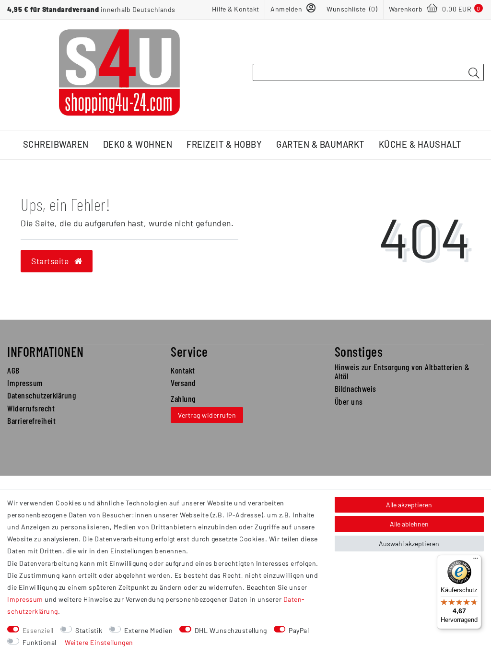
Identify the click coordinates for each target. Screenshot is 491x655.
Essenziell (38, 630)
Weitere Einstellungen (99, 642)
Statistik (89, 630)
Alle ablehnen (409, 524)
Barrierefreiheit (31, 420)
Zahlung (183, 398)
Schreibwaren (56, 144)
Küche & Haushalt (420, 144)
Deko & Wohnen (138, 144)
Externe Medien (148, 630)
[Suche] (474, 73)
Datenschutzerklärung (41, 395)
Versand (183, 382)
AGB (13, 370)
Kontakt (183, 370)
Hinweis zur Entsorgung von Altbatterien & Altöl (402, 371)
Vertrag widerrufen (207, 415)
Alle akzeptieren (409, 505)
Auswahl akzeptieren (409, 543)
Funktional (40, 642)
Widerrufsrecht (31, 408)
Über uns (349, 401)
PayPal (299, 630)
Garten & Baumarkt (320, 144)
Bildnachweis (355, 388)
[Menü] (475, 560)
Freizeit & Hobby (224, 144)
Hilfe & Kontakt (235, 9)
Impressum (25, 382)
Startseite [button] (51, 261)
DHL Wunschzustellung (231, 630)
